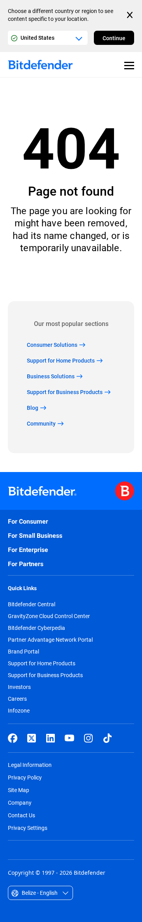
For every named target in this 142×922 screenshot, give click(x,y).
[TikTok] (107, 738)
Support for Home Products (41, 663)
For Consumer (28, 521)
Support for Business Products (45, 675)
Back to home (71, 277)
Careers (17, 698)
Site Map (18, 790)
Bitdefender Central (31, 604)
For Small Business (35, 535)
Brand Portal (23, 651)
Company (20, 802)
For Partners (25, 564)
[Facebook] (12, 738)
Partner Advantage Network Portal (50, 639)
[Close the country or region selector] (130, 15)
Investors (19, 687)
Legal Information (30, 764)
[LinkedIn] (50, 738)
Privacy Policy (25, 777)
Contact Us (21, 815)
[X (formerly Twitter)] (31, 738)
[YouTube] (69, 738)
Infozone (19, 710)
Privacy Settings (27, 827)
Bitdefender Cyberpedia (36, 627)
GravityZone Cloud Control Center (49, 616)
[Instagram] (88, 738)
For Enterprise (28, 550)
